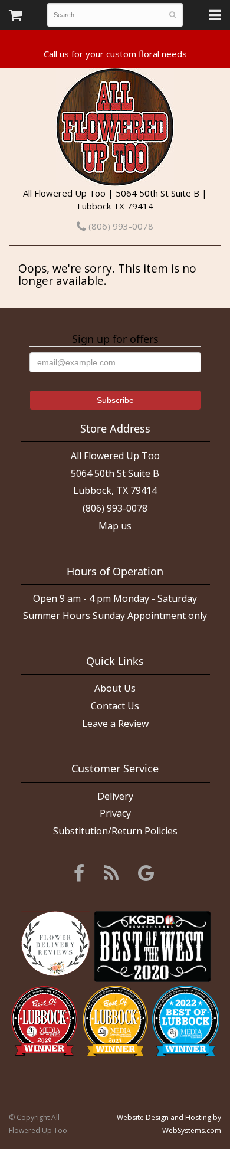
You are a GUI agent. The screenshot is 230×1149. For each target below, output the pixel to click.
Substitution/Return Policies (115, 830)
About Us (115, 688)
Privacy (115, 813)
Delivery (115, 796)
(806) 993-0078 (119, 226)
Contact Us (115, 705)
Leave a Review (115, 723)
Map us (115, 525)
